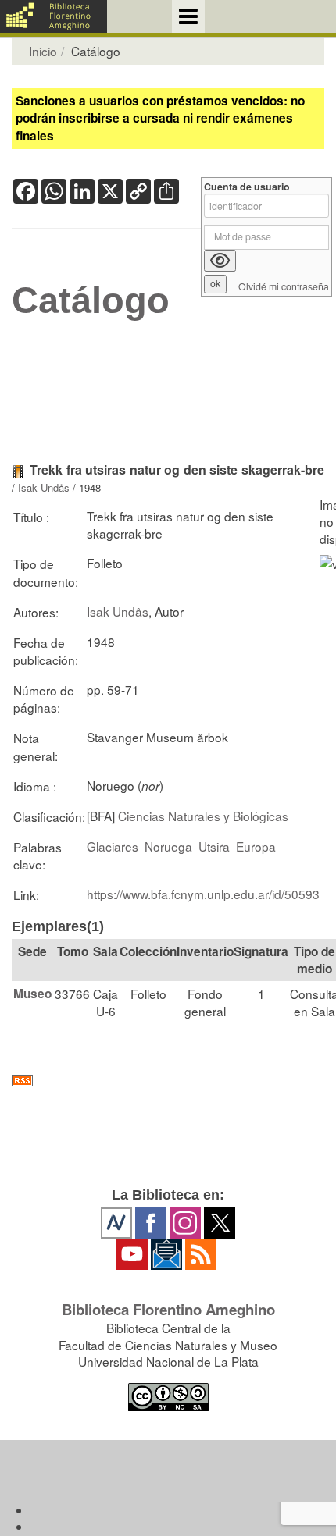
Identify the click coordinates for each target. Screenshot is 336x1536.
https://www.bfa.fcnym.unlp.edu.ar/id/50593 (203, 893)
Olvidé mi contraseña (283, 286)
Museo (32, 993)
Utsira (214, 846)
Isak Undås (44, 487)
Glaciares (112, 846)
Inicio (43, 50)
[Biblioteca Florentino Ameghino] (53, 16)
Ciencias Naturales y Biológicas (203, 815)
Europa (256, 846)
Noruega (168, 846)
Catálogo (91, 300)
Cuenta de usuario (247, 187)
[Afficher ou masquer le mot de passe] (220, 261)
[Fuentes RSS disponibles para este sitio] (168, 1080)
